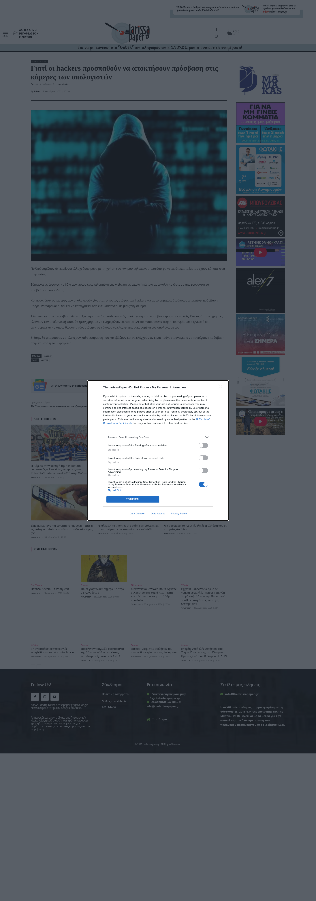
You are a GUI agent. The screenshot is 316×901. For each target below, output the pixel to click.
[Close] (221, 387)
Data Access (158, 513)
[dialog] (158, 450)
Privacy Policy (179, 513)
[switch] (203, 445)
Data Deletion (137, 513)
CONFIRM (133, 499)
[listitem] (158, 437)
